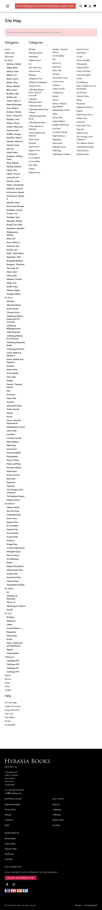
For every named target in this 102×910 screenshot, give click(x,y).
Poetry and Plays (83, 71)
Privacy (8, 721)
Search (8, 675)
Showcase (9, 56)
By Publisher (10, 503)
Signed (79, 110)
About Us (56, 804)
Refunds (8, 814)
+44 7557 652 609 (16, 790)
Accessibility (10, 724)
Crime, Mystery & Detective (36, 128)
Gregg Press (58, 92)
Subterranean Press (84, 114)
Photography (81, 64)
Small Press (9, 854)
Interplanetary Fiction (61, 110)
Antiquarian (33, 56)
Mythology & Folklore (61, 154)
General (56, 74)
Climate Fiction (35, 85)
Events (7, 682)
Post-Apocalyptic (83, 74)
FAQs (7, 825)
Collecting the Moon (37, 122)
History (55, 96)
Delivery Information (12, 804)
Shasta (79, 99)
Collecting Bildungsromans (35, 100)
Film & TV (57, 63)
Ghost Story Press (60, 77)
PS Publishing (82, 82)
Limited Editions (59, 121)
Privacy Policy (10, 809)
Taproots (80, 129)
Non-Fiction (81, 52)
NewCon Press (82, 49)
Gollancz (56, 85)
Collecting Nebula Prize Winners (38, 111)
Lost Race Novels (60, 132)
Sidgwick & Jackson (84, 107)
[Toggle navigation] (7, 6)
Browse (8, 679)
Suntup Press (81, 118)
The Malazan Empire (85, 143)
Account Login (11, 702)
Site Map (78, 905)
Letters (55, 113)
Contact (8, 690)
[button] (90, 6)
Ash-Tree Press (35, 67)
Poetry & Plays (82, 67)
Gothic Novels (59, 88)
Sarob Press (81, 92)
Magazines (57, 139)
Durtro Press (34, 139)
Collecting (56, 814)
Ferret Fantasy (58, 55)
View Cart (9, 713)
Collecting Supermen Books (37, 117)
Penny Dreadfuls (83, 60)
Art (30, 64)
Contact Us (9, 820)
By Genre (9, 297)
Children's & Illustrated (38, 82)
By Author (9, 60)
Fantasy (32, 168)
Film (54, 59)
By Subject (9, 588)
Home (7, 49)
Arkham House (35, 60)
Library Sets (57, 117)
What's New (10, 53)
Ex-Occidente (34, 161)
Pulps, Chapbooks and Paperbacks (86, 87)
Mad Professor (59, 135)
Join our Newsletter (21, 878)
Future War (57, 70)
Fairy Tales (33, 165)
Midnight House (59, 146)
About (7, 686)
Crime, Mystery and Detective (37, 134)
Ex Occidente (34, 157)
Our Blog (56, 825)
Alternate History (35, 52)
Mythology (57, 150)
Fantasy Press (34, 172)
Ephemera (33, 154)
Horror (55, 99)
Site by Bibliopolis (91, 905)
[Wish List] (85, 6)
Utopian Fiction (82, 154)
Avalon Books (34, 71)
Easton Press (34, 146)
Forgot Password (12, 709)
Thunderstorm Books (85, 146)
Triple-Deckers (82, 150)
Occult (79, 56)
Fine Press (57, 66)
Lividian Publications (61, 124)
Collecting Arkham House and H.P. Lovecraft (36, 92)
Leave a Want (10, 843)
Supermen (80, 121)
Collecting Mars (35, 105)
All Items (32, 49)
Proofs (79, 78)
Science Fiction (82, 96)
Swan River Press (83, 125)
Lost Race (57, 128)
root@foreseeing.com (13, 793)
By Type (8, 613)
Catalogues (9, 656)
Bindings (32, 74)
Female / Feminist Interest (60, 51)
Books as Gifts (58, 820)
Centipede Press (35, 78)
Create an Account (13, 706)
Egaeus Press (34, 150)
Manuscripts (58, 143)
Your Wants (9, 717)
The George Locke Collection (84, 138)
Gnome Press (58, 81)
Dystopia (32, 143)
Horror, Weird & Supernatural (60, 105)
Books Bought (10, 838)
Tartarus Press (82, 132)
